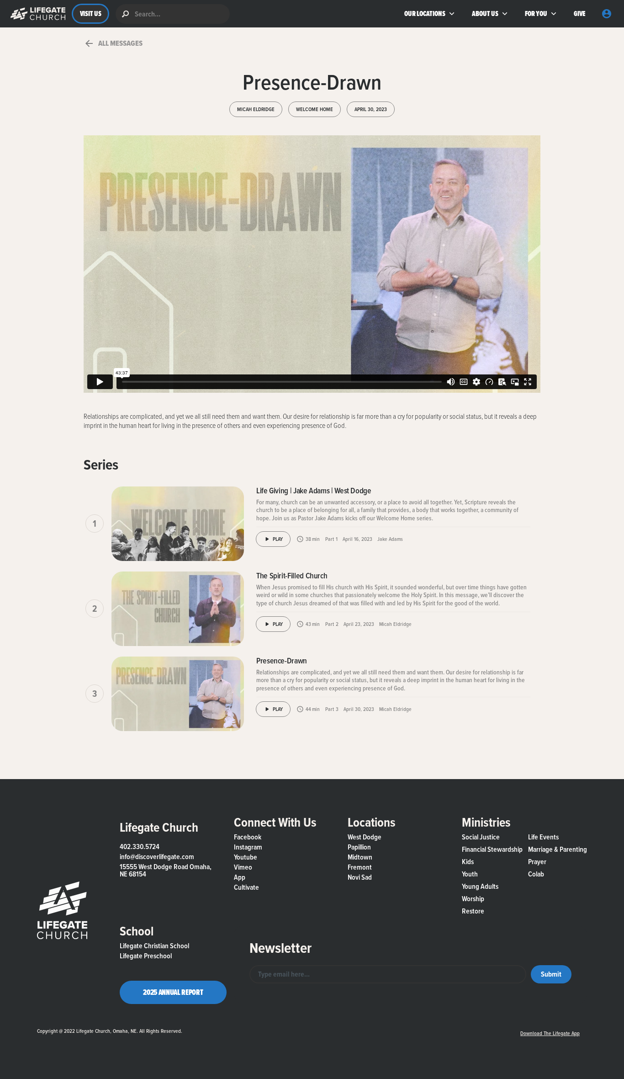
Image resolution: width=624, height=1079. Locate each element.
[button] (35, 14)
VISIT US (90, 13)
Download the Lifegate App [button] (550, 1033)
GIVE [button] (579, 13)
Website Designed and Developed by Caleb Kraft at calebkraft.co (348, 1028)
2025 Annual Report (173, 992)
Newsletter (280, 947)
